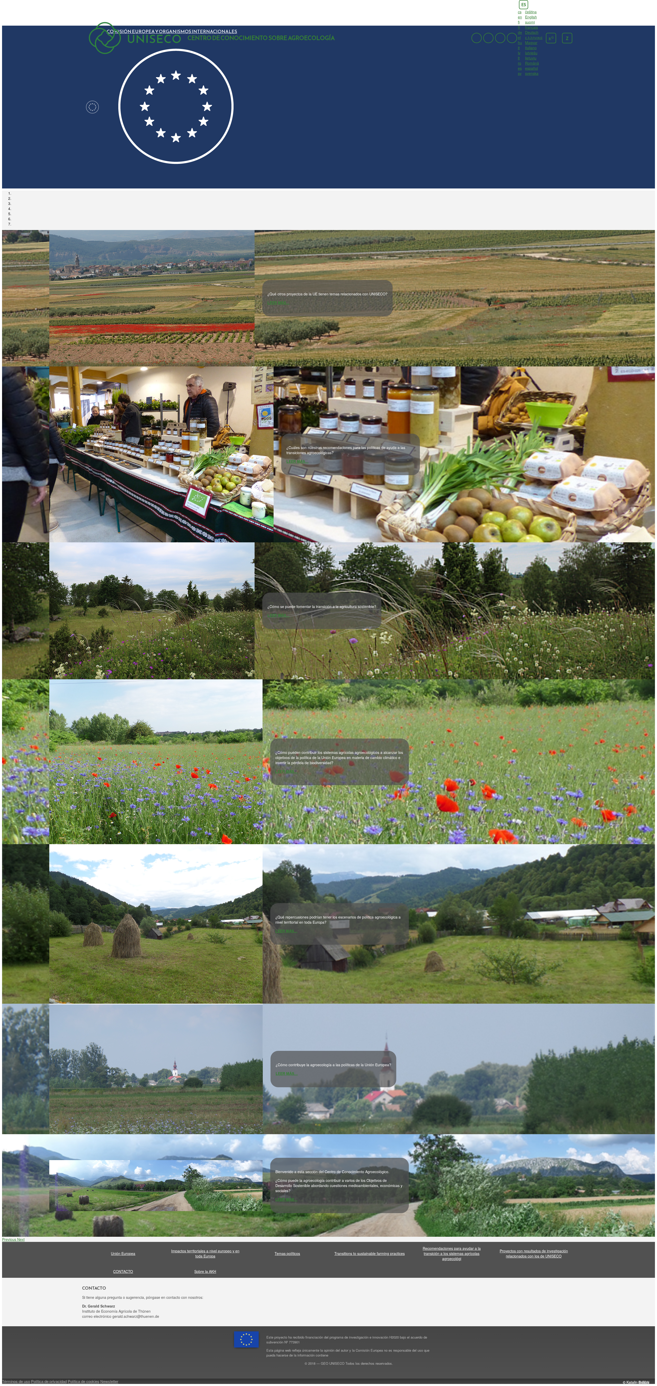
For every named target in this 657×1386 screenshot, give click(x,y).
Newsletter (109, 1381)
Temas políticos (287, 1253)
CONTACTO (123, 1271)
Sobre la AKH (205, 1271)
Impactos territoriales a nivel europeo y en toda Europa (205, 1253)
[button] (9, 1239)
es (523, 5)
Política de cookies (83, 1381)
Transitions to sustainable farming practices (369, 1253)
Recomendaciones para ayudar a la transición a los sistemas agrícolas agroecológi (452, 1253)
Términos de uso (16, 1381)
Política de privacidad (49, 1381)
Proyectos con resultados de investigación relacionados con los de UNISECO (534, 1253)
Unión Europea (123, 1253)
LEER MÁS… (278, 302)
